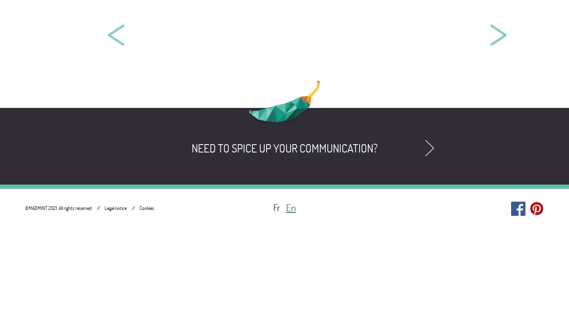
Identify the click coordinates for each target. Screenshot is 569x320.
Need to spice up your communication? (285, 148)
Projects (476, 16)
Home (424, 16)
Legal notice (116, 208)
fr (276, 208)
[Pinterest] (536, 207)
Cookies (147, 208)
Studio (530, 16)
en (291, 208)
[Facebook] (518, 207)
